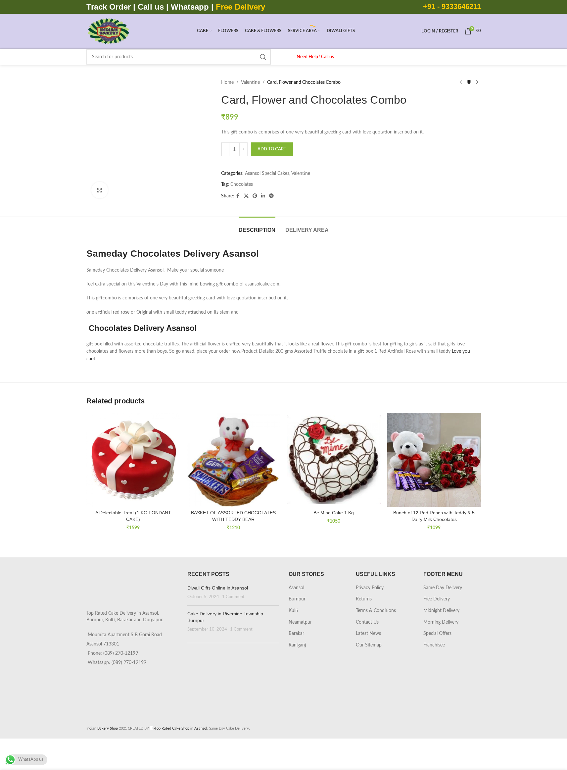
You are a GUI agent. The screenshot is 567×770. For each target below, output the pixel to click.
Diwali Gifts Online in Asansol (217, 587)
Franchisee (434, 645)
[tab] (257, 227)
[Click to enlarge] (99, 190)
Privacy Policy (370, 588)
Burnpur (297, 599)
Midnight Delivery (441, 610)
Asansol (296, 588)
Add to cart (272, 149)
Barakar (296, 633)
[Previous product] (461, 82)
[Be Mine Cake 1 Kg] (334, 460)
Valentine (250, 82)
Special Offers (437, 633)
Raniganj (297, 645)
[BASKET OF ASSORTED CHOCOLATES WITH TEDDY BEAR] (233, 460)
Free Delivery (436, 599)
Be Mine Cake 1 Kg (333, 512)
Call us (152, 6)
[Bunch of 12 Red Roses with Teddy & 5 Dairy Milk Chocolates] (434, 460)
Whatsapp (190, 6)
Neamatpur (300, 622)
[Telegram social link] (271, 196)
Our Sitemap (369, 645)
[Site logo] (108, 31)
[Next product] (477, 82)
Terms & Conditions (376, 610)
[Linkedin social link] (263, 196)
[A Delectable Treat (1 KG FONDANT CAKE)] (133, 460)
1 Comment (233, 597)
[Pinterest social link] (255, 196)
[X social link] (246, 196)
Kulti (293, 610)
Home (227, 82)
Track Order (108, 6)
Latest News (368, 633)
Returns (364, 599)
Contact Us (367, 622)
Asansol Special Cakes (267, 173)
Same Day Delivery (442, 588)
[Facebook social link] (238, 196)
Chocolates (241, 184)
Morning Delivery (440, 622)
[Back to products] (469, 82)
